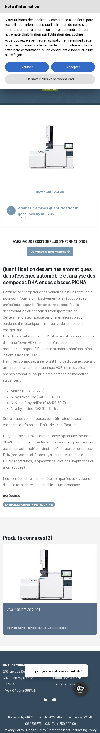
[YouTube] (54, 700)
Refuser (27, 67)
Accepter (73, 67)
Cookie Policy (36, 730)
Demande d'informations (49, 251)
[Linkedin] (46, 700)
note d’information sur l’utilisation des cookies (49, 34)
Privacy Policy (14, 730)
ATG (27, 717)
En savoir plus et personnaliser (50, 79)
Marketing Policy (84, 730)
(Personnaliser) (58, 730)
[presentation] (6, 589)
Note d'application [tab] (50, 192)
